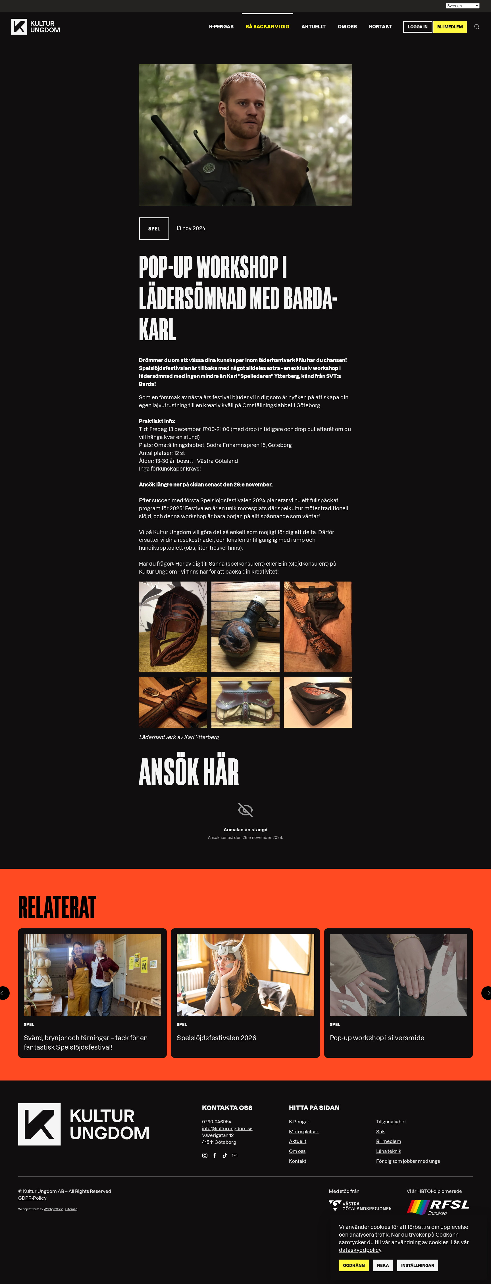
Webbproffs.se (53, 1209)
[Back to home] (35, 26)
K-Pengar (299, 1121)
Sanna (217, 564)
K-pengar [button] (221, 26)
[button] (477, 26)
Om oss (347, 26)
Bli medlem (450, 26)
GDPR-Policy (32, 1198)
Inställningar (417, 1265)
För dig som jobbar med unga (408, 1161)
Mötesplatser (304, 1131)
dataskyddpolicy (360, 1250)
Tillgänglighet (391, 1121)
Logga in (418, 26)
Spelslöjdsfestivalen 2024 (232, 500)
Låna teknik (388, 1151)
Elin (282, 564)
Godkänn (354, 1265)
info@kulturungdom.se (227, 1128)
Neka (383, 1265)
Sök (380, 1131)
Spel (154, 228)
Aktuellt (313, 26)
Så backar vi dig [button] (267, 26)
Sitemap (71, 1209)
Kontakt (380, 26)
